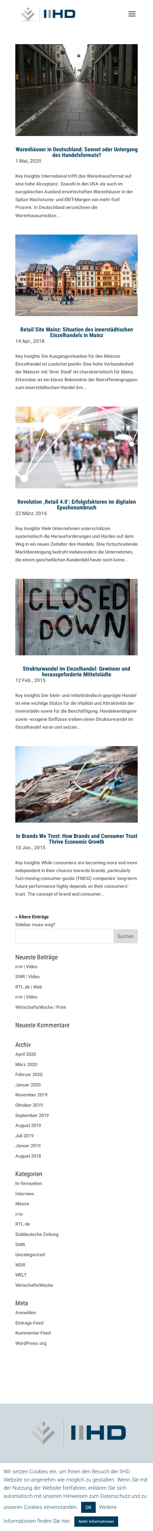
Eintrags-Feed (29, 1323)
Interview (24, 1193)
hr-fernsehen (28, 1183)
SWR (20, 1244)
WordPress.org (30, 1343)
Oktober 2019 (29, 1105)
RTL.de (22, 1224)
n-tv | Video (26, 966)
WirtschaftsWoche (34, 1285)
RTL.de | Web (28, 987)
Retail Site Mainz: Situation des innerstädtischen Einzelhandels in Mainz (76, 332)
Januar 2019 (28, 1145)
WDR (20, 1265)
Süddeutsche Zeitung (36, 1234)
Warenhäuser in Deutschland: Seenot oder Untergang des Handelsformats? (77, 152)
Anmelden (25, 1312)
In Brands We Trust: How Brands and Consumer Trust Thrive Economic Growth (76, 839)
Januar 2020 (28, 1084)
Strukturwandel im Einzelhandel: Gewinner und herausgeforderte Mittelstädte (76, 671)
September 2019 (32, 1115)
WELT (21, 1275)
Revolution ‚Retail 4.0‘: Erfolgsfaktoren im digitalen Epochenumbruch (76, 504)
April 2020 (25, 1054)
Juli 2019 (24, 1135)
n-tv (19, 1214)
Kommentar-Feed (33, 1333)
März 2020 (26, 1064)
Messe (22, 1203)
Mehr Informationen (96, 1521)
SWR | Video (27, 976)
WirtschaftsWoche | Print (40, 1007)
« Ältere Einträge (32, 916)
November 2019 (31, 1094)
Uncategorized (30, 1254)
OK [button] (88, 1507)
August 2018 (28, 1156)
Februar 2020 (28, 1074)
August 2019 (28, 1125)
